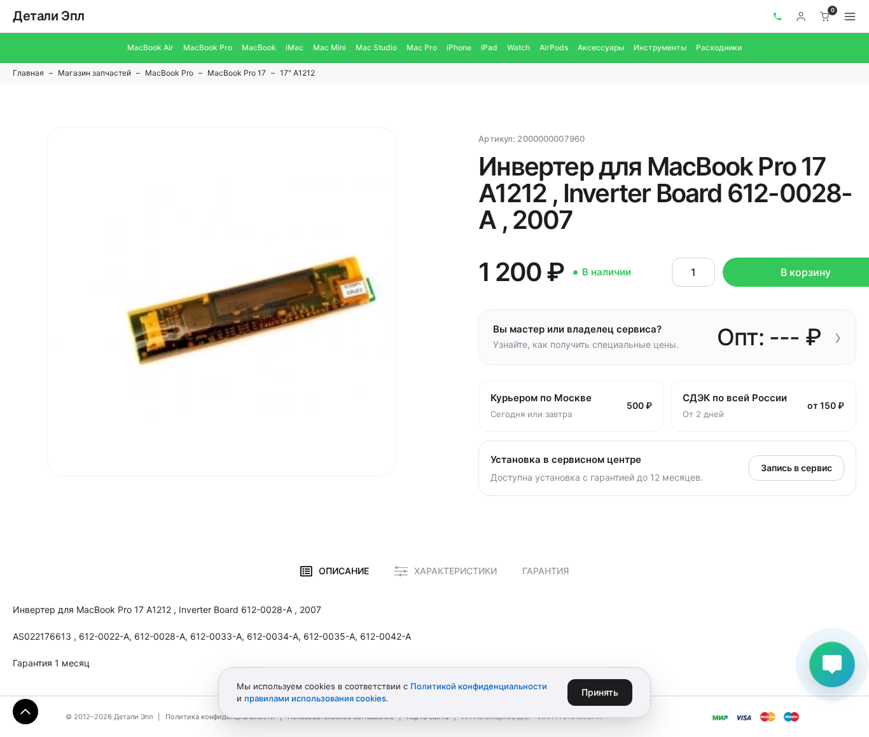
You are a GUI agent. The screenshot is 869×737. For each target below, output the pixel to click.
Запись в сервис (796, 467)
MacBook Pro (207, 47)
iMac (294, 47)
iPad (489, 47)
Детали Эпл (49, 16)
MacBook (259, 47)
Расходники (719, 47)
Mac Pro (422, 47)
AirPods (553, 47)
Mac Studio (376, 47)
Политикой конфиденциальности (478, 686)
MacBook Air (150, 47)
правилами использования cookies (315, 698)
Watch (518, 47)
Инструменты (660, 47)
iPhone (459, 47)
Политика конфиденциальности (220, 716)
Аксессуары (601, 47)
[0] (825, 16)
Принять (599, 692)
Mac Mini (329, 47)
